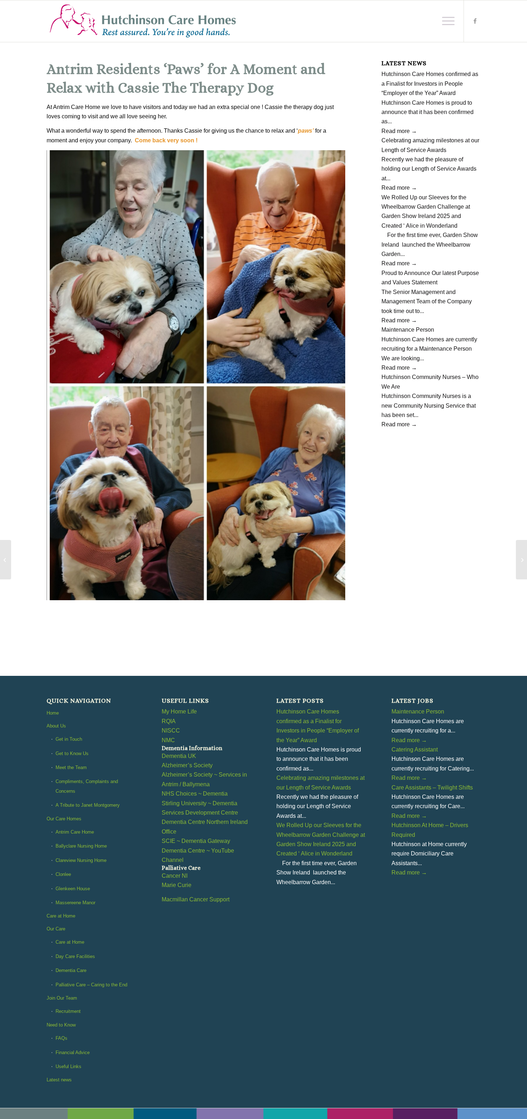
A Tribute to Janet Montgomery (88, 805)
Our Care (56, 928)
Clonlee (63, 874)
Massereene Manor (75, 902)
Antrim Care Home (75, 832)
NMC (168, 740)
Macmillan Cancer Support (195, 899)
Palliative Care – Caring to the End (91, 984)
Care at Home (61, 916)
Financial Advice (73, 1052)
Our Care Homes (64, 818)
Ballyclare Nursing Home (81, 846)
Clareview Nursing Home (81, 860)
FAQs (61, 1038)
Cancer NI (174, 876)
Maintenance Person (407, 330)
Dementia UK (179, 756)
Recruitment (68, 1011)
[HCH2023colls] (144, 21)
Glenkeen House (73, 888)
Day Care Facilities (75, 956)
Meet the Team (71, 767)
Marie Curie (176, 885)
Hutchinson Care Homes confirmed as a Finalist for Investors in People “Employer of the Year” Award (429, 83)
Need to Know (61, 1025)
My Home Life (179, 711)
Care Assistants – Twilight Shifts (432, 787)
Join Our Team (62, 998)
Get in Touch (69, 739)
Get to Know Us (72, 753)
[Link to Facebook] (475, 20)
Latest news (59, 1079)
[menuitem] (446, 21)
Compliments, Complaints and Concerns (87, 786)
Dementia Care (71, 970)
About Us (56, 726)
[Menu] (446, 21)
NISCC (171, 730)
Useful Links (68, 1066)
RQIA (169, 721)
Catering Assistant (414, 749)
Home (53, 713)
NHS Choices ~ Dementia (195, 794)
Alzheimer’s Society (187, 765)
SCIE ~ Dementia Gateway (196, 841)
